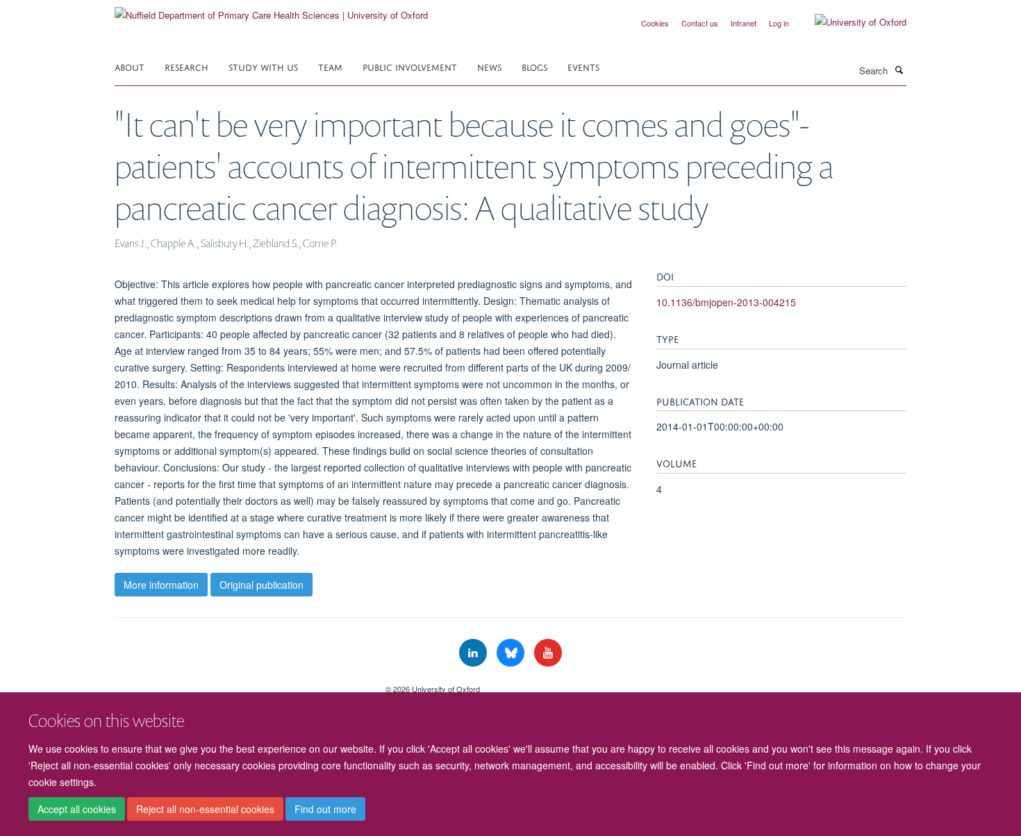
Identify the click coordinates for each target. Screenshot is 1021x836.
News (489, 66)
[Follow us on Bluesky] (512, 653)
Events (583, 66)
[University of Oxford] (850, 22)
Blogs (534, 66)
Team (330, 66)
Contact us (699, 22)
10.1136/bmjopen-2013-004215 (726, 302)
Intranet (743, 22)
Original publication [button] (261, 585)
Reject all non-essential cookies (205, 809)
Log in (779, 22)
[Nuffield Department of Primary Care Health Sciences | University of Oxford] (271, 10)
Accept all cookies (77, 809)
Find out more (325, 809)
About (129, 66)
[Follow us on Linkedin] (474, 653)
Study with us (263, 66)
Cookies (655, 22)
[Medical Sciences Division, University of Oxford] (240, 683)
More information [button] (161, 585)
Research (186, 66)
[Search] (898, 69)
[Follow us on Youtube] (548, 653)
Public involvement (410, 66)
